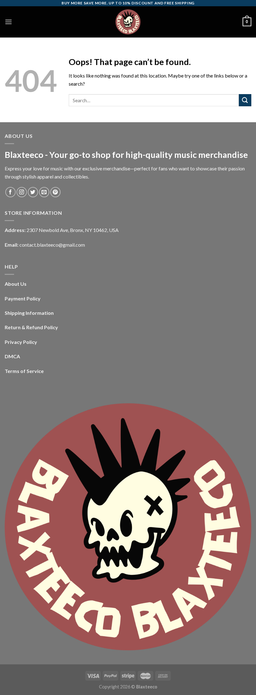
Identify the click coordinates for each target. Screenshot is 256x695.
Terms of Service (24, 371)
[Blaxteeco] (128, 21)
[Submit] (245, 100)
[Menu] (8, 21)
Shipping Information (29, 313)
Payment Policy (23, 298)
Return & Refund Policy (31, 327)
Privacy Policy (21, 342)
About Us (16, 284)
